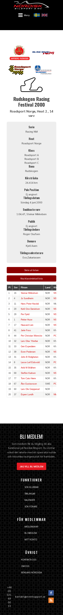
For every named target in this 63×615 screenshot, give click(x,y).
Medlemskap (31, 526)
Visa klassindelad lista (31, 278)
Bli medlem (31, 532)
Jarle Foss (26, 330)
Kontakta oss (28, 559)
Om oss (25, 565)
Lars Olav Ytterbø (29, 341)
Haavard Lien (27, 325)
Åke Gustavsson (29, 383)
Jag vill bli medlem (31, 466)
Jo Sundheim (27, 298)
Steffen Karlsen (28, 373)
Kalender (30, 499)
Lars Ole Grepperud (30, 389)
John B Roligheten (29, 357)
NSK (56, 293)
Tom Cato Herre (28, 378)
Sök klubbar (32, 486)
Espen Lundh (27, 394)
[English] (44, 15)
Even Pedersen (28, 352)
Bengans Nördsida (31, 572)
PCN (56, 335)
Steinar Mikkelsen (29, 293)
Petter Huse (26, 319)
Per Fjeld (25, 314)
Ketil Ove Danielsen (30, 309)
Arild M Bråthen (28, 367)
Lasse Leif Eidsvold (30, 362)
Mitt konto (31, 539)
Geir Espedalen (28, 346)
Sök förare (31, 506)
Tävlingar (30, 493)
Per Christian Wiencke (31, 335)
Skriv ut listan (31, 270)
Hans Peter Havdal (30, 303)
